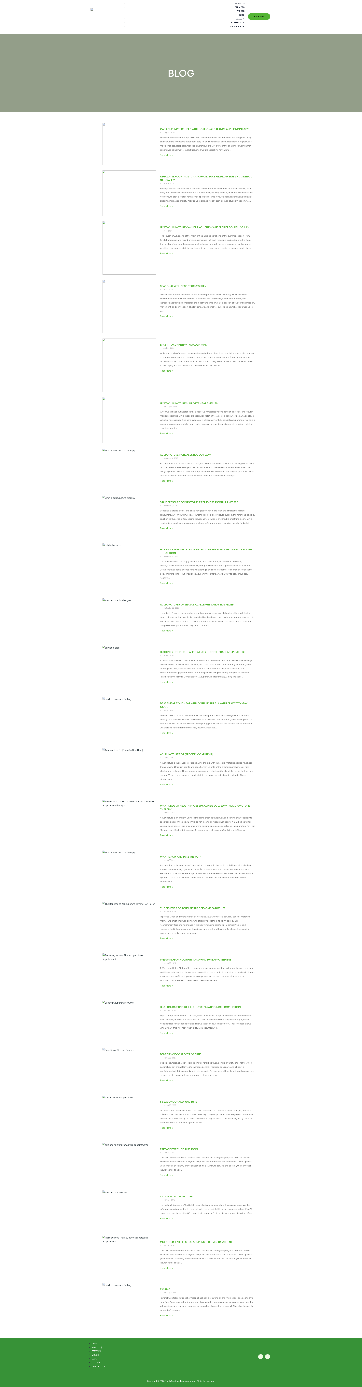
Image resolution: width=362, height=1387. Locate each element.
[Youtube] (267, 1356)
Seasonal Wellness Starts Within (183, 286)
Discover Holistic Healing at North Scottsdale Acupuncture (202, 651)
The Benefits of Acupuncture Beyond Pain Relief (192, 908)
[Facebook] (260, 1356)
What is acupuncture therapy (180, 856)
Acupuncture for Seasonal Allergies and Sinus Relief (197, 604)
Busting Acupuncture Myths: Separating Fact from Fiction (200, 1007)
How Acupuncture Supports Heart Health (189, 403)
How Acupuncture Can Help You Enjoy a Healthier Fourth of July (204, 227)
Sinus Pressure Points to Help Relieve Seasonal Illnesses (199, 502)
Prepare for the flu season (179, 1149)
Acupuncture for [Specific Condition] (186, 754)
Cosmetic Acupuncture (176, 1196)
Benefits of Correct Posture (180, 1054)
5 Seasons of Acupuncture (178, 1101)
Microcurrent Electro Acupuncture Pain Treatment (196, 1241)
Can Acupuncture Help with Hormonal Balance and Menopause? (204, 129)
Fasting (165, 1289)
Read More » (166, 155)
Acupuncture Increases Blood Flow (185, 454)
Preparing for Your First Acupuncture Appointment (195, 959)
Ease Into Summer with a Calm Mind (183, 344)
